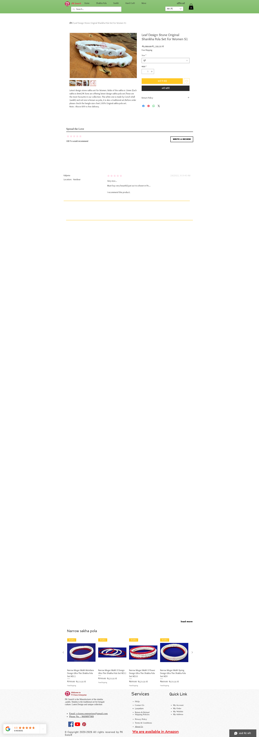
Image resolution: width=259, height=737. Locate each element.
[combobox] (166, 60)
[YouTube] (77, 724)
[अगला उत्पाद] (192, 652)
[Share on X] (158, 106)
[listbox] (174, 8)
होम (70, 23)
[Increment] (152, 71)
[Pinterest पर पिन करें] (148, 106)
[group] (128, 662)
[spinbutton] (147, 71)
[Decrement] (143, 71)
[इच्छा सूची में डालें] (187, 81)
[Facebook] (71, 724)
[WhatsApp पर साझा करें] (153, 106)
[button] (174, 8)
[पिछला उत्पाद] (63, 652)
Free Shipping (147, 50)
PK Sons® (76, 3)
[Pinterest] (84, 724)
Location (139, 708)
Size (144, 55)
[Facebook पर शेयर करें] (143, 106)
